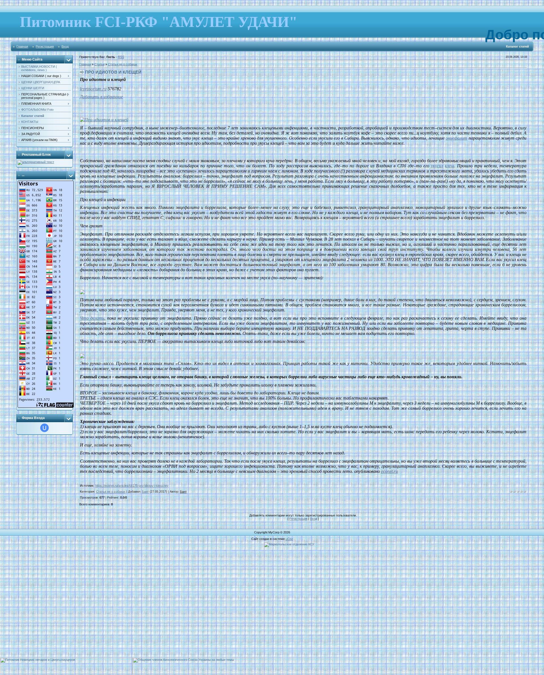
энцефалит (456, 138)
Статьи (99, 64)
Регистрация (45, 46)
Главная (22, 46)
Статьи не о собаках (122, 64)
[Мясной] (36, 162)
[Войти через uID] (44, 428)
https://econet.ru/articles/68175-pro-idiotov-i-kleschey (132, 485)
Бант (145, 491)
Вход (65, 46)
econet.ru (389, 471)
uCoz (289, 539)
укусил (437, 165)
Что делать (92, 318)
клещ (449, 165)
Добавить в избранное (101, 96)
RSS (121, 57)
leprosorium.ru (93, 88)
